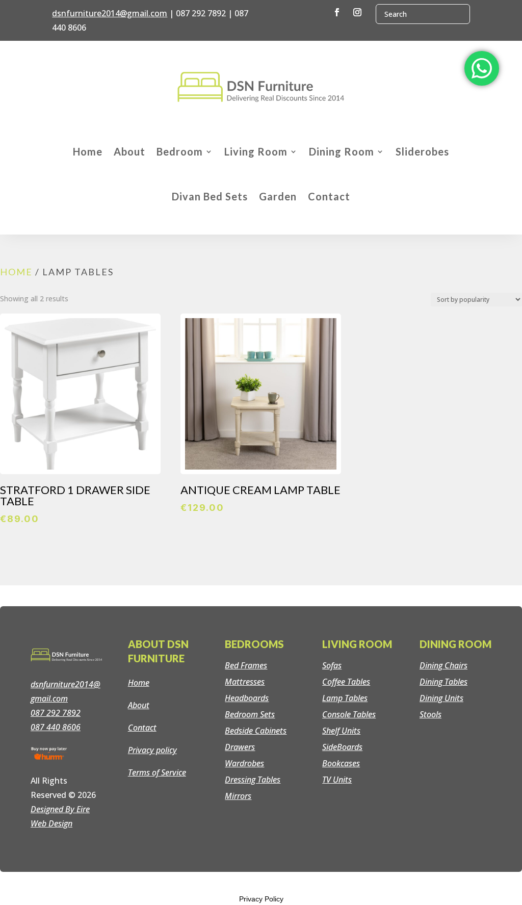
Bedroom (179, 151)
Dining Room (341, 151)
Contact (329, 196)
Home (87, 151)
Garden (278, 196)
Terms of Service (157, 772)
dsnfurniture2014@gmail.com (109, 13)
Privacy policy (152, 750)
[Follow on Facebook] (337, 12)
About (129, 151)
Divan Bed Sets (210, 196)
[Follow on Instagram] (357, 12)
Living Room (256, 151)
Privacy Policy (261, 899)
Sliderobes (422, 151)
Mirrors (238, 795)
